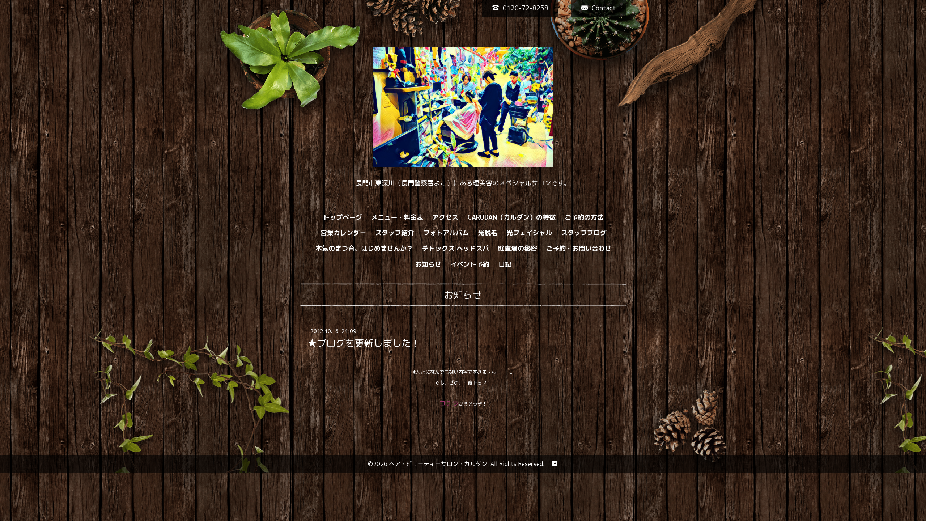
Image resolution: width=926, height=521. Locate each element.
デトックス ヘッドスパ (455, 248)
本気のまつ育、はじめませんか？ (364, 248)
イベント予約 (469, 264)
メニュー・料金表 (397, 217)
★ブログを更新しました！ (363, 343)
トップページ (342, 217)
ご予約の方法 (584, 217)
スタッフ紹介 (394, 232)
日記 (504, 264)
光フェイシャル (529, 232)
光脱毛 (487, 232)
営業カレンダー (343, 232)
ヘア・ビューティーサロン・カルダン (438, 464)
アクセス (445, 217)
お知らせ (428, 264)
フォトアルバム (446, 232)
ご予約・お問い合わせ (578, 248)
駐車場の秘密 (517, 248)
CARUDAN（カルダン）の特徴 (511, 217)
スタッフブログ (584, 232)
